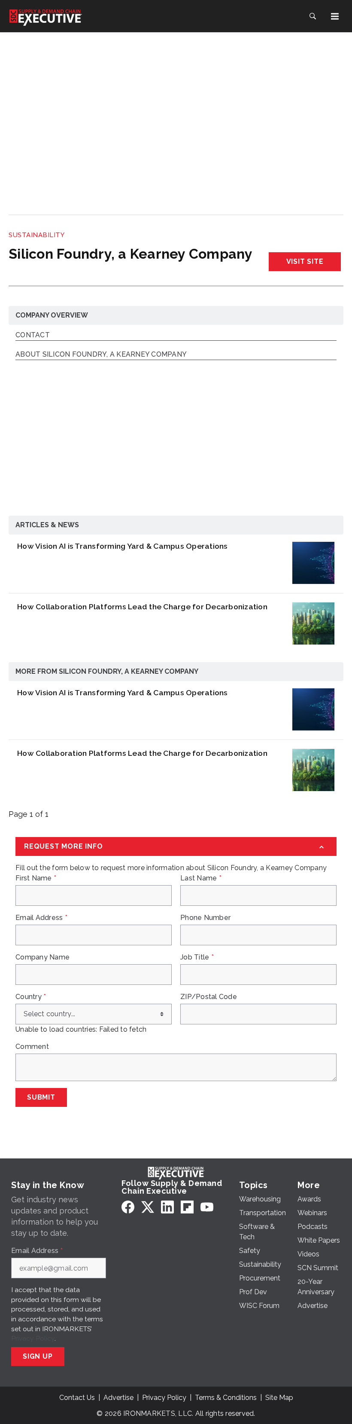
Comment (32, 1046)
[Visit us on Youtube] (206, 1206)
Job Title (197, 957)
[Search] (312, 16)
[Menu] (334, 16)
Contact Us (77, 1397)
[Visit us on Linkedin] (167, 1206)
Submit (41, 1097)
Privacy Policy (33, 1338)
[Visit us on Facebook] (127, 1206)
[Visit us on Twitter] (147, 1206)
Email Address (41, 917)
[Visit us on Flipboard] (187, 1206)
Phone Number (205, 917)
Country (30, 996)
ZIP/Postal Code (208, 996)
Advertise (118, 1397)
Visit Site (305, 261)
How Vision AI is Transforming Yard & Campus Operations (122, 545)
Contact (32, 335)
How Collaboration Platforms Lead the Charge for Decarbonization (142, 606)
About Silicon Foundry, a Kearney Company (101, 354)
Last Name (201, 878)
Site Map (279, 1397)
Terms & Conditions (226, 1397)
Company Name (42, 957)
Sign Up (38, 1356)
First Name (35, 878)
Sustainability (36, 235)
